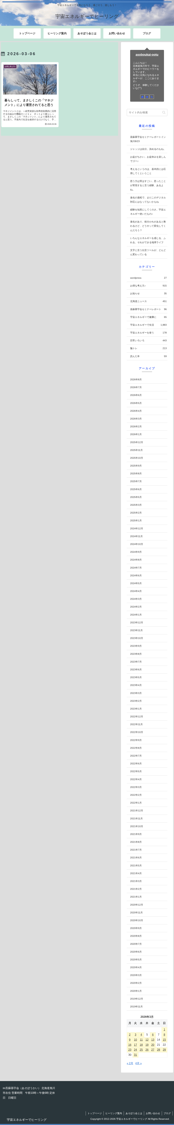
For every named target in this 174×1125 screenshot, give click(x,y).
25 (141, 1049)
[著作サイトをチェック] (142, 97)
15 (164, 1039)
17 (135, 1044)
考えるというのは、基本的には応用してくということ (148, 171)
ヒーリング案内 (113, 1113)
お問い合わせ (153, 1113)
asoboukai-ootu (147, 54)
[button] (164, 112)
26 (147, 1049)
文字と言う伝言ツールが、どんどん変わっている (148, 252)
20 (152, 1044)
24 (135, 1049)
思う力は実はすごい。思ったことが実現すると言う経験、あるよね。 (148, 185)
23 (129, 1049)
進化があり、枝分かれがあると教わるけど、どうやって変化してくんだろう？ (148, 225)
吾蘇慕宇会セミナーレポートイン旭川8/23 (148, 139)
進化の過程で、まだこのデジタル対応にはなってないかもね (148, 199)
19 (147, 1044)
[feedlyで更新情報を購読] (147, 97)
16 (129, 1044)
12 (147, 1039)
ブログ (167, 1113)
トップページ (95, 1113)
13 (152, 1039)
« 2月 (130, 1063)
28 (158, 1049)
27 (152, 1049)
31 (135, 1054)
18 (141, 1044)
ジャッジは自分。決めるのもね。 (148, 149)
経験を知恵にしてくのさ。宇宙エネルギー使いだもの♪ (148, 211)
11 (141, 1039)
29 (164, 1049)
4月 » (138, 1063)
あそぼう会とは (134, 1113)
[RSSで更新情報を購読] (152, 97)
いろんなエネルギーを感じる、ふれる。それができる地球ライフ (148, 240)
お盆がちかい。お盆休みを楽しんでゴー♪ (148, 158)
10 (135, 1039)
